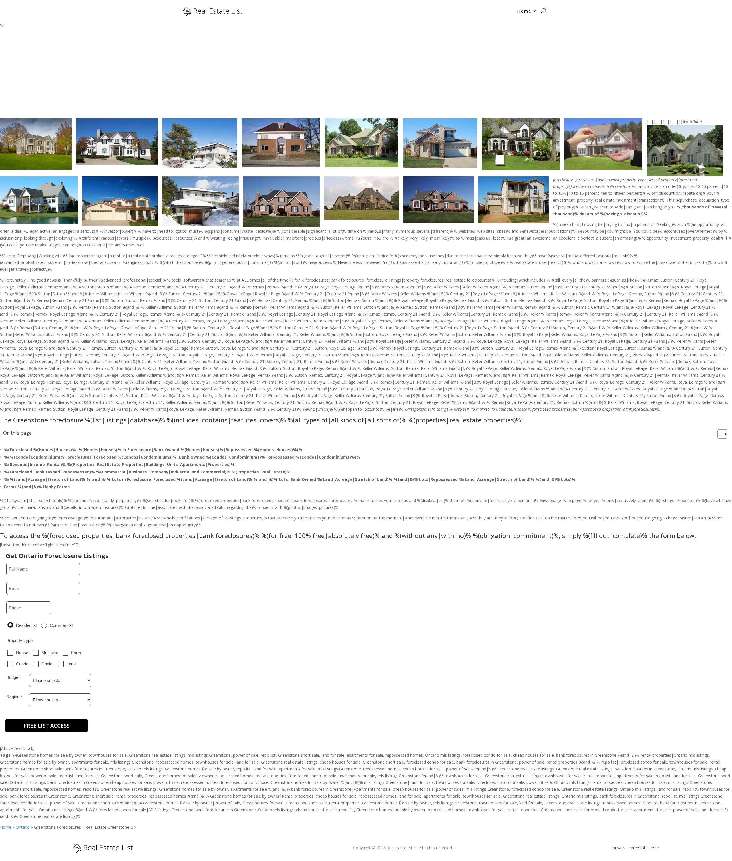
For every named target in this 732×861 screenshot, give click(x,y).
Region (12, 696)
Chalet (47, 663)
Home (524, 11)
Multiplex (49, 652)
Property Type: (20, 640)
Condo (22, 663)
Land (71, 663)
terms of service (644, 847)
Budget (12, 677)
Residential (26, 625)
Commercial (61, 625)
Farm (76, 652)
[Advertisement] (366, 75)
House (22, 652)
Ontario (23, 827)
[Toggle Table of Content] (719, 434)
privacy (618, 847)
